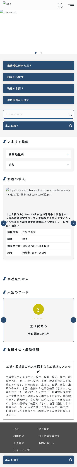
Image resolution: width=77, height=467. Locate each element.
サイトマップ (21, 450)
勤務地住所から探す (19, 65)
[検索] (70, 113)
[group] (38, 223)
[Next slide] (73, 223)
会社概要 (43, 429)
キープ (60, 7)
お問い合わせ (46, 443)
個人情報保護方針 (49, 436)
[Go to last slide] (3, 223)
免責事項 (18, 443)
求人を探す (12, 125)
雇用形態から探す (18, 100)
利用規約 (18, 436)
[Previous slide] (3, 320)
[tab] (36, 53)
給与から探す (15, 77)
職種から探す (15, 88)
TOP (16, 429)
